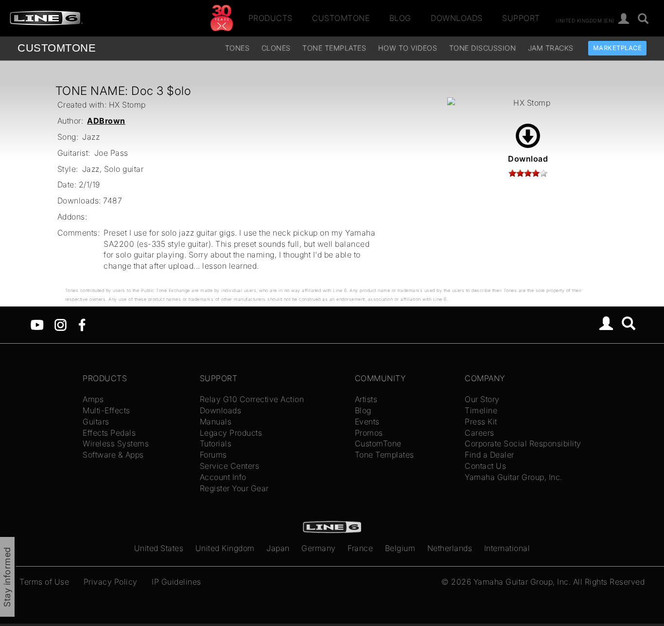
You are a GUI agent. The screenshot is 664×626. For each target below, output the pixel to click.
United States (159, 548)
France (360, 548)
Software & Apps (113, 455)
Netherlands (449, 548)
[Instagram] (60, 324)
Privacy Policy (111, 582)
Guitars (96, 421)
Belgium (400, 548)
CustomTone (340, 18)
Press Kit (481, 421)
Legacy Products (231, 433)
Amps (93, 399)
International (507, 548)
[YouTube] (37, 324)
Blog (400, 18)
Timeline (481, 410)
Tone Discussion (482, 48)
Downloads (457, 18)
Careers (479, 433)
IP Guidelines (176, 582)
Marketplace (617, 48)
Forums (213, 455)
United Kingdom (225, 548)
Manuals (216, 421)
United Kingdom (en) (585, 20)
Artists (366, 399)
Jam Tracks (551, 48)
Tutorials (216, 443)
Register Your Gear (234, 488)
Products (270, 18)
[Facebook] (81, 324)
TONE (56, 48)
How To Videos (407, 48)
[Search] (643, 19)
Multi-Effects (106, 410)
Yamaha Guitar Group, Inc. (513, 477)
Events (367, 421)
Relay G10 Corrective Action (252, 399)
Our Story (482, 399)
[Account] (623, 19)
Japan (278, 548)
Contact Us (485, 466)
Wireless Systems (116, 443)
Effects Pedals (109, 433)
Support (521, 18)
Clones (276, 48)
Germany (318, 548)
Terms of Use (44, 582)
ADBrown (106, 121)
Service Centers (230, 466)
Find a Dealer (489, 455)
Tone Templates (334, 48)
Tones (237, 48)
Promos (369, 433)
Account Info (223, 477)
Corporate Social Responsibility (523, 443)
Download (528, 159)
